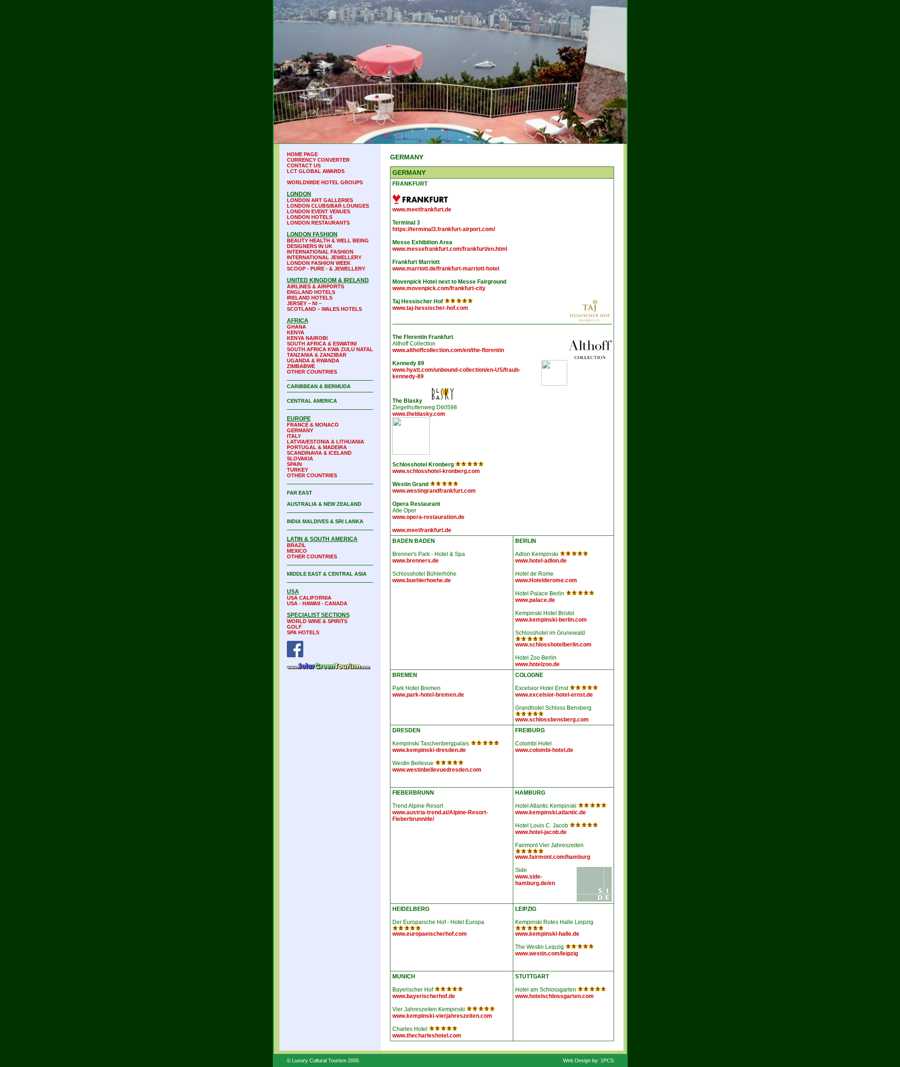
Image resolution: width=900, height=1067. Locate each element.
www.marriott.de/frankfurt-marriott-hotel (445, 268)
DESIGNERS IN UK (309, 246)
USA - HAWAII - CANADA (317, 603)
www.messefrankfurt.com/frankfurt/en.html (449, 249)
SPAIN (294, 464)
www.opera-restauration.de (428, 517)
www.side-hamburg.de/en (535, 880)
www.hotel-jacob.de (541, 832)
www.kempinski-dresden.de (429, 750)
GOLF (294, 627)
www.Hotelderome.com (546, 580)
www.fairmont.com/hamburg (552, 857)
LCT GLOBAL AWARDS (316, 171)
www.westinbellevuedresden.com (436, 769)
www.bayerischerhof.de (423, 996)
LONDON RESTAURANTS (318, 222)
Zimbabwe (301, 366)
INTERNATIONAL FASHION (320, 252)
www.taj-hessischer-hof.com (430, 308)
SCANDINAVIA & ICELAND (319, 453)
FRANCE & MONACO (313, 425)
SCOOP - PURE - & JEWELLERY (326, 268)
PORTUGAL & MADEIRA (317, 447)
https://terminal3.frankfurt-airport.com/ (443, 229)
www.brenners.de (415, 560)
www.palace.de (535, 600)
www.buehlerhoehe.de (421, 580)
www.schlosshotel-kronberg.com (436, 471)
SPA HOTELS (303, 632)
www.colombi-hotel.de (544, 750)
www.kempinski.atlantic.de (550, 812)
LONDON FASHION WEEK (319, 263)
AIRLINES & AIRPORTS (315, 286)
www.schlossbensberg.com (552, 719)
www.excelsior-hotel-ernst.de (554, 694)
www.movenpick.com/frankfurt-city (439, 288)
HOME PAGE (302, 154)
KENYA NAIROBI (307, 338)
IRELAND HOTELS (309, 298)
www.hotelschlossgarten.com (554, 996)
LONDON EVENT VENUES (318, 211)
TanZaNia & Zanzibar (316, 355)
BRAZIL (296, 545)
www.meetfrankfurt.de (421, 209)
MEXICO (297, 551)
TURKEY (297, 470)
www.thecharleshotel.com (426, 1035)
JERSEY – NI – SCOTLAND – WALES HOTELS (324, 306)
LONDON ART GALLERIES (320, 200)
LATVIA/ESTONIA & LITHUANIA (325, 441)
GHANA (296, 327)
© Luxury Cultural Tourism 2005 (323, 1060)
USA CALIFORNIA (309, 598)
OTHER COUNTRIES (312, 372)
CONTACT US (304, 165)
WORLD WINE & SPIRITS (317, 621)
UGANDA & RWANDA (313, 360)
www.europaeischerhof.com (429, 934)
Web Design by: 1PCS (588, 1060)
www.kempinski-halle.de (547, 934)
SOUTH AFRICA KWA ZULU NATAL (330, 349)
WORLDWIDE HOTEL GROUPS (325, 182)
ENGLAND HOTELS (311, 292)
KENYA (295, 332)
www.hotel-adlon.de (541, 560)
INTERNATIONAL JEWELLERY (324, 257)
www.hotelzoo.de (537, 664)
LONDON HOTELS (309, 217)
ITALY (294, 436)
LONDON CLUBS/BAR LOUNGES (328, 206)
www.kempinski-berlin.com (551, 619)
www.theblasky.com (418, 414)
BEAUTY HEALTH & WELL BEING (328, 240)
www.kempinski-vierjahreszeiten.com (442, 1016)
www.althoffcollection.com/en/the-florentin (448, 350)
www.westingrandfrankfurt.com (434, 491)
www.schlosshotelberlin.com (553, 644)
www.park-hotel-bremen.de (428, 694)
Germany (300, 430)
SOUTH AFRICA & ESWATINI (322, 343)
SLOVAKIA (300, 458)
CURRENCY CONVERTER (318, 160)
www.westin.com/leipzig (546, 953)
